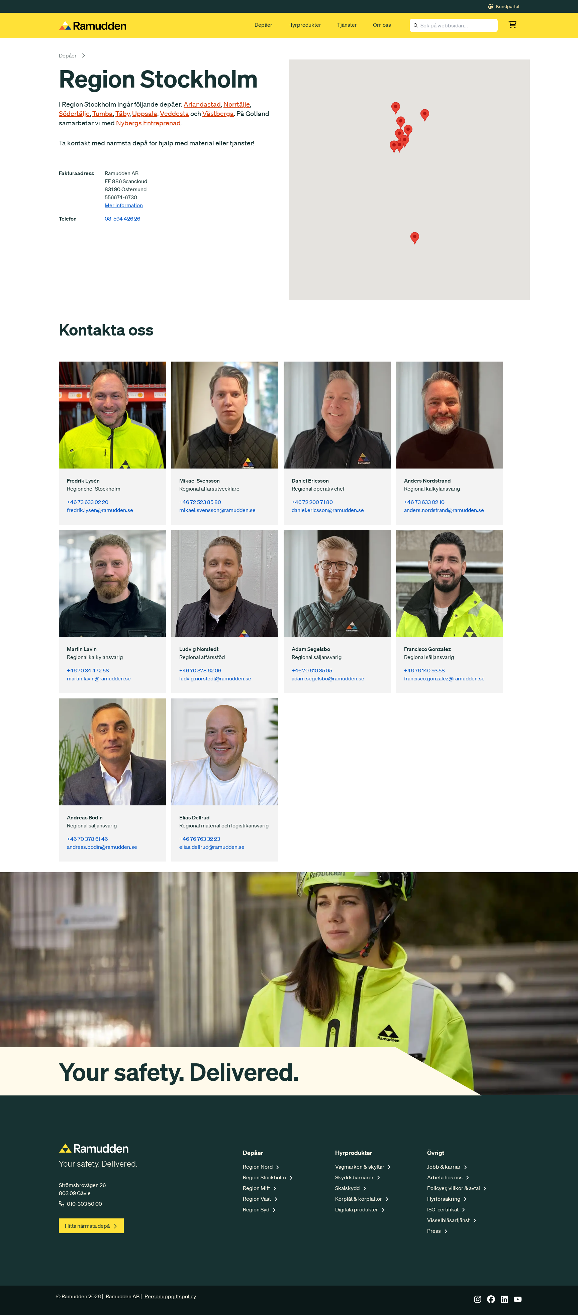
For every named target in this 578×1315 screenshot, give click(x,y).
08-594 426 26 (122, 218)
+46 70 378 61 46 (87, 838)
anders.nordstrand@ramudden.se (444, 510)
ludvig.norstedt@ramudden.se (215, 678)
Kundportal (507, 6)
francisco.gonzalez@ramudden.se (444, 678)
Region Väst (257, 1198)
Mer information (124, 205)
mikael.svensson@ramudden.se (217, 510)
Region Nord (258, 1166)
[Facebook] (491, 1301)
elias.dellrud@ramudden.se (212, 846)
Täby (122, 114)
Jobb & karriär (444, 1166)
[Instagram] (478, 1301)
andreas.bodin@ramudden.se (102, 846)
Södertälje (74, 114)
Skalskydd (348, 1188)
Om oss (382, 24)
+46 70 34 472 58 (88, 670)
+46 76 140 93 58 (424, 670)
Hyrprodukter (304, 24)
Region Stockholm (265, 1177)
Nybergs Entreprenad (148, 123)
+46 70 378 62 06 (200, 670)
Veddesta (174, 114)
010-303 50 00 (84, 1203)
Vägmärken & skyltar (360, 1166)
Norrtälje (236, 104)
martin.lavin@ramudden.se (99, 678)
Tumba (102, 114)
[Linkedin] (504, 1301)
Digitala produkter (357, 1209)
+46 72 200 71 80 (312, 502)
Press (434, 1230)
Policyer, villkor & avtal (454, 1188)
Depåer (263, 24)
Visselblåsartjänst (449, 1220)
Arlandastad (202, 104)
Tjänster (347, 24)
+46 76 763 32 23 (199, 838)
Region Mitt (257, 1188)
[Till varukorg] (513, 25)
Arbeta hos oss (445, 1177)
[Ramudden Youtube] (518, 1301)
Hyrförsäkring (444, 1198)
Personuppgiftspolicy (170, 1296)
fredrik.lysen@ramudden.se (100, 510)
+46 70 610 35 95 (312, 670)
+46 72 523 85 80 (200, 502)
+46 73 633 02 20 (87, 502)
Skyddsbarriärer (355, 1177)
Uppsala (144, 114)
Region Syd (256, 1209)
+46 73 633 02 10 (424, 502)
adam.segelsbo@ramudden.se (328, 678)
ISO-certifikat (443, 1209)
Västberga (218, 114)
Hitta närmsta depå (87, 1225)
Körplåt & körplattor (359, 1198)
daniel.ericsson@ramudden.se (328, 510)
